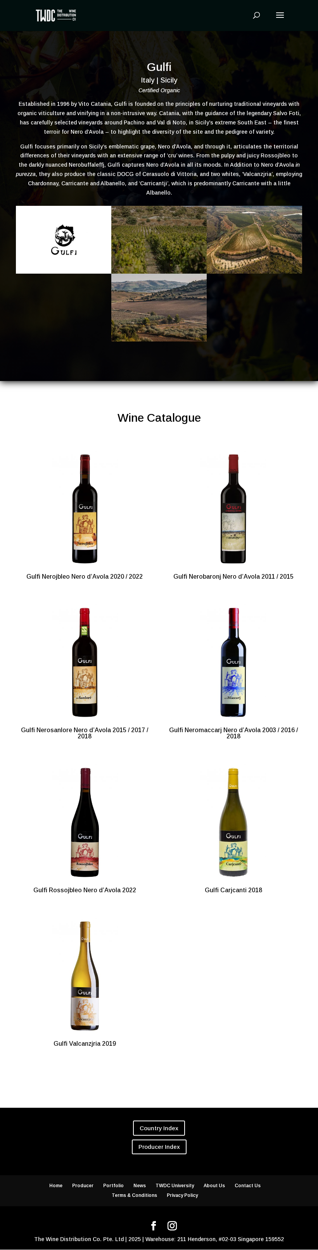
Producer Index (159, 1146)
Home (55, 1185)
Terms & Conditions (134, 1195)
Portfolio (113, 1185)
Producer (82, 1185)
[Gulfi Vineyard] (254, 274)
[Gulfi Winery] (159, 341)
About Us (214, 1185)
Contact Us (248, 1185)
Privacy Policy (182, 1195)
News (139, 1185)
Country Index (159, 1128)
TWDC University (175, 1185)
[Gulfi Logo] (63, 274)
